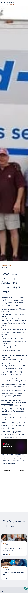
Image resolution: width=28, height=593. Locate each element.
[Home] (7, 3)
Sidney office (4, 334)
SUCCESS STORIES (6, 487)
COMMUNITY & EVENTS (8, 265)
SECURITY (4, 505)
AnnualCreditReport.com (7, 413)
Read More (5, 554)
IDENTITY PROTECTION (8, 490)
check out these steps (7, 404)
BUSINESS (4, 502)
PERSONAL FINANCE (7, 484)
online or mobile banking (13, 361)
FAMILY (3, 496)
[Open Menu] (26, 3)
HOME (3, 499)
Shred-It (3, 329)
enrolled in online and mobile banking (11, 372)
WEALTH (3, 493)
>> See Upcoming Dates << (9, 463)
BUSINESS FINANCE (6, 481)
